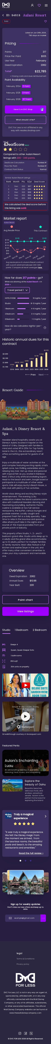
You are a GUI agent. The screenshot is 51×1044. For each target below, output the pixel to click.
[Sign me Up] (43, 918)
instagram (19, 1033)
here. (40, 267)
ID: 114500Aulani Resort (25, 186)
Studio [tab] (6, 630)
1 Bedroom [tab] (21, 630)
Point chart (25, 600)
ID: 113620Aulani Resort (25, 195)
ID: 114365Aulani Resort (25, 198)
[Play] (25, 685)
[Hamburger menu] (46, 5)
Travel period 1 (15, 290)
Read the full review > (31, 853)
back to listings (3, 15)
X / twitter (31, 1033)
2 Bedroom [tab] (40, 630)
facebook (25, 1033)
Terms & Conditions (26, 959)
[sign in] (32, 5)
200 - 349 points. (26, 158)
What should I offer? (25, 120)
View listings (25, 611)
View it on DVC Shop (23, 109)
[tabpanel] (25, 685)
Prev (33, 374)
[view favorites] (39, 5)
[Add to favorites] (45, 21)
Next (41, 374)
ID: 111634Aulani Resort (25, 192)
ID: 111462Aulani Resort (25, 189)
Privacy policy (23, 964)
